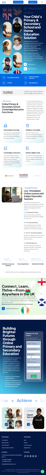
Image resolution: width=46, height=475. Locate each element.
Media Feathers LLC (35, 469)
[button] (30, 64)
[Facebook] (25, 456)
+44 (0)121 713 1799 (6, 461)
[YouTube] (30, 456)
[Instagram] (28, 456)
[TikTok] (36, 456)
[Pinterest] (33, 456)
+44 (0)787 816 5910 (7, 459)
